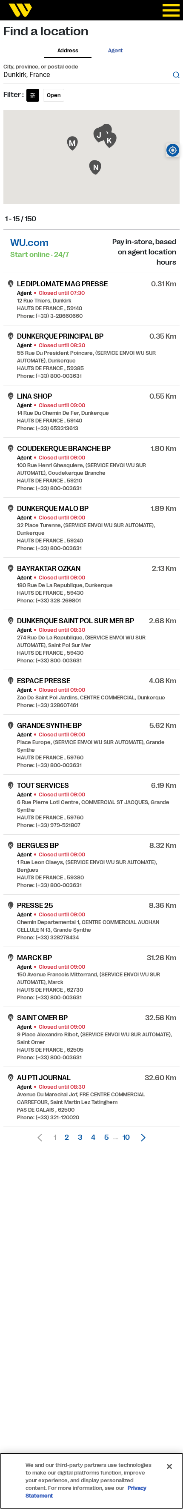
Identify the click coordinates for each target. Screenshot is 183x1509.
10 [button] (126, 1137)
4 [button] (93, 1137)
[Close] (169, 1466)
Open (53, 95)
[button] (141, 1137)
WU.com (29, 242)
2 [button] (67, 1137)
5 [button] (106, 1137)
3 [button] (80, 1137)
